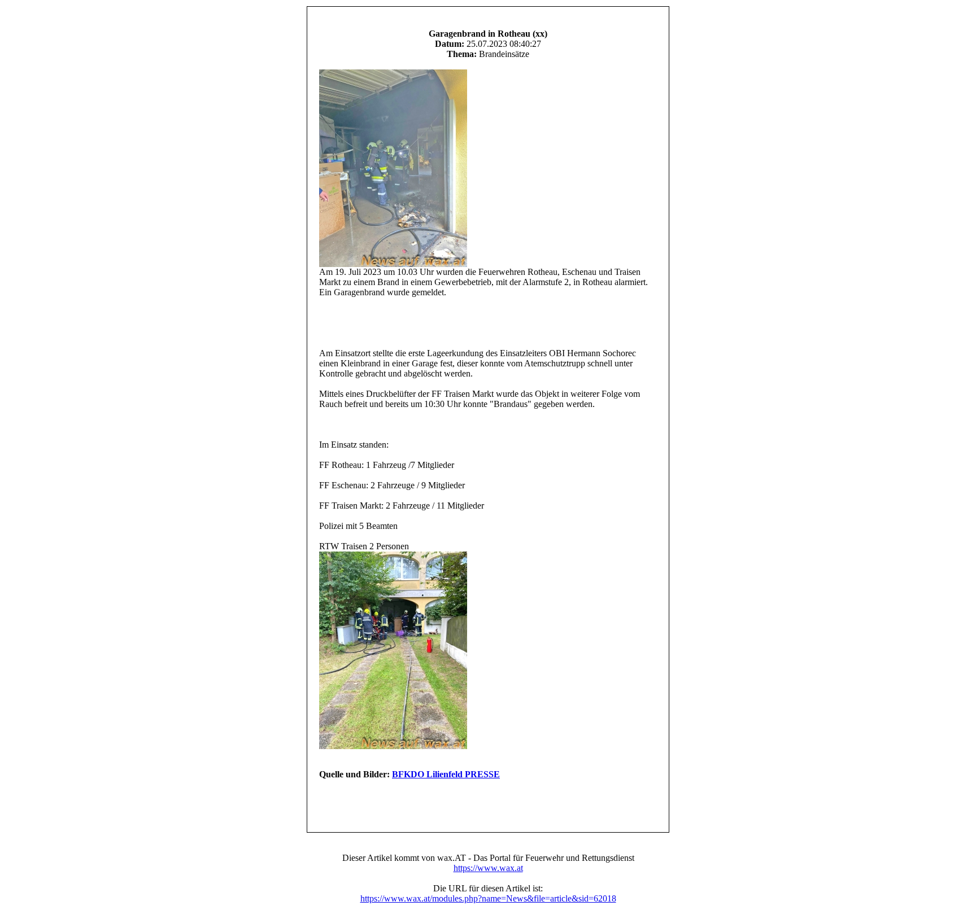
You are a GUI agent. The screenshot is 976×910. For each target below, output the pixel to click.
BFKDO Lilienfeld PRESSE (446, 774)
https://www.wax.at (488, 868)
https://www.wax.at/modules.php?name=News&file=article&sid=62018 (488, 898)
